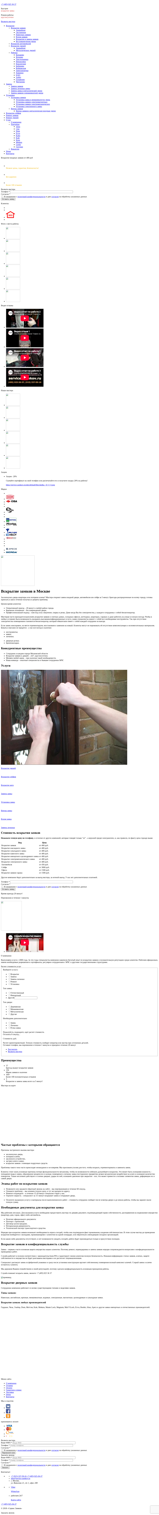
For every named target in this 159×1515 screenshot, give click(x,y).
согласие (55, 197)
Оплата (9, 1388)
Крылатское (21, 64)
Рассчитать (12, 1049)
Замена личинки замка (20, 88)
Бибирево (20, 66)
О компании (16, 122)
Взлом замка (6, 819)
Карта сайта (16, 1500)
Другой (11, 998)
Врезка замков (17, 109)
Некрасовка (21, 62)
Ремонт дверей (12, 118)
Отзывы (9, 1385)
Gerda (18, 145)
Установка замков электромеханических (33, 104)
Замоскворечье (22, 71)
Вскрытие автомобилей (21, 44)
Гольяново (20, 79)
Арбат (18, 77)
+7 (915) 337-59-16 (18, 1476)
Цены (8, 151)
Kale (18, 138)
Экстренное (21, 32)
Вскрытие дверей (18, 46)
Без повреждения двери (26, 41)
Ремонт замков (12, 115)
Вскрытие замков (18, 28)
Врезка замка (6, 811)
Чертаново (20, 82)
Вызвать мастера (8, 21)
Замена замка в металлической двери (26, 91)
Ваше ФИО (6, 1443)
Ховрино (19, 73)
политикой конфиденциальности (31, 197)
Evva (18, 133)
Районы (14, 53)
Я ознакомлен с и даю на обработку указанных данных (45, 197)
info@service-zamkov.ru (20, 1478)
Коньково (20, 55)
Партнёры (15, 124)
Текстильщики (22, 59)
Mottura (19, 142)
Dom (18, 131)
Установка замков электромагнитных (31, 102)
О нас (8, 120)
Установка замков (18, 97)
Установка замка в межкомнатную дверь (33, 100)
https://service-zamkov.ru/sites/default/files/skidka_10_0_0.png (30, 485)
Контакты (10, 153)
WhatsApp (15, 1491)
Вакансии (15, 149)
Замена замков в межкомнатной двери (27, 93)
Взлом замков (21, 37)
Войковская (21, 68)
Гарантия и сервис (14, 1390)
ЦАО (18, 75)
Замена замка (6, 794)
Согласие (5, 194)
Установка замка (8, 802)
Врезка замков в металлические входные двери (36, 111)
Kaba (18, 136)
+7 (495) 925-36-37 (34, 1476)
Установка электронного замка (29, 106)
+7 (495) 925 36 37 (8, 4)
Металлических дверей (26, 50)
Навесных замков (23, 35)
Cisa (17, 129)
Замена (9, 84)
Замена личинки (8, 828)
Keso (18, 140)
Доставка (10, 1392)
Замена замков (17, 86)
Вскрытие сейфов (13, 113)
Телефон (5, 192)
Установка (10, 95)
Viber (13, 1487)
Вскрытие (10, 26)
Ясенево (19, 57)
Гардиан (19, 147)
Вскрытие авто (7, 785)
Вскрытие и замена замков (27, 39)
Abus (18, 127)
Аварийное (20, 30)
